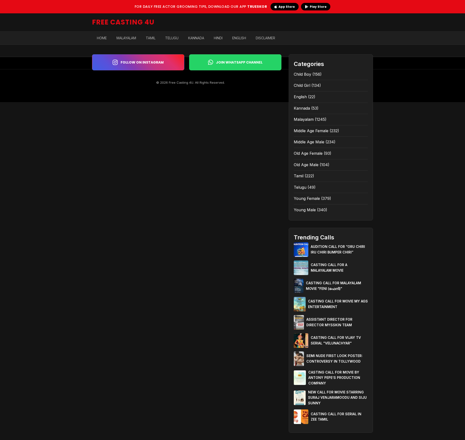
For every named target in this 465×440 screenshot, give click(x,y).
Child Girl (302, 85)
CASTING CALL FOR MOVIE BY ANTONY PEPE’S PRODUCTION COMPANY (334, 377)
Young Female (307, 198)
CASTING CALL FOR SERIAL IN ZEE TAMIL (336, 416)
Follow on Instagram (142, 62)
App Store (287, 7)
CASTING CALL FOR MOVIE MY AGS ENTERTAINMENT (338, 304)
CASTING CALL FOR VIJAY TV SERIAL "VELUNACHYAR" (336, 340)
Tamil (150, 38)
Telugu (171, 38)
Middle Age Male (309, 141)
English (239, 38)
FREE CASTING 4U (123, 22)
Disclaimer (265, 38)
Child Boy (302, 74)
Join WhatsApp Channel (239, 62)
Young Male (305, 209)
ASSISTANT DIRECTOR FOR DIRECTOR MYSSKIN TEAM (329, 322)
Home (102, 38)
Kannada (196, 38)
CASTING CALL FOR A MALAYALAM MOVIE (329, 267)
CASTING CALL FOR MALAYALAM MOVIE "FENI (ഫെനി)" (333, 285)
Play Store (318, 7)
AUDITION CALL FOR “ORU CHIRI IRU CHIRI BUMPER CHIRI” (338, 249)
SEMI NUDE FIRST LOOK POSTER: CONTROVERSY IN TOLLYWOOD (334, 358)
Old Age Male (306, 164)
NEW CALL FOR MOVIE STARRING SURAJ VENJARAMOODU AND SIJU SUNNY (337, 397)
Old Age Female (308, 153)
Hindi (218, 38)
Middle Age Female (311, 130)
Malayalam (126, 38)
